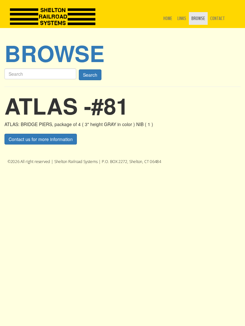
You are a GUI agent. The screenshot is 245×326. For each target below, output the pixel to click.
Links (181, 18)
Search (90, 75)
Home (167, 18)
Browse (198, 18)
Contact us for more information (41, 139)
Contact (217, 18)
